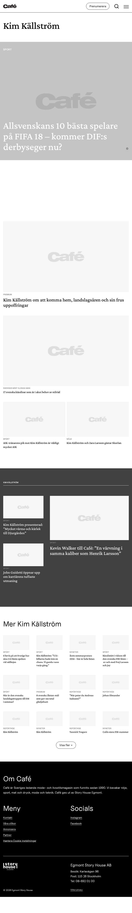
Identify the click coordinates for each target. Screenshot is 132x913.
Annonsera (9, 829)
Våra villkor (9, 823)
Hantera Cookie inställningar (19, 840)
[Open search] (116, 6)
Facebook (76, 823)
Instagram (76, 817)
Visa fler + (66, 745)
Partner (7, 835)
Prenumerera (98, 6)
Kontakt (7, 817)
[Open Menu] (126, 6)
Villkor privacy (77, 890)
